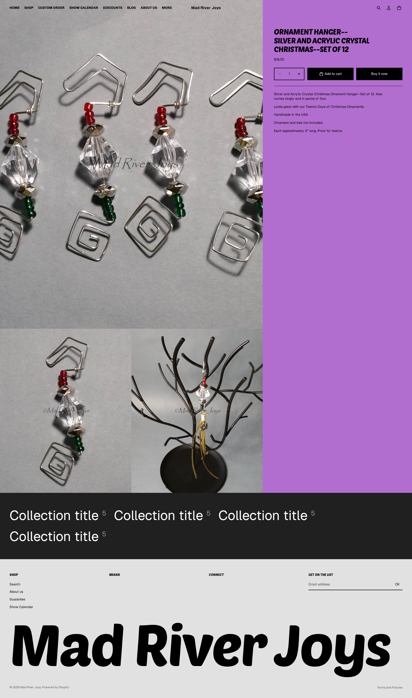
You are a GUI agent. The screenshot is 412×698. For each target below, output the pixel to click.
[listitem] (167, 8)
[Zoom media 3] (197, 411)
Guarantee (17, 599)
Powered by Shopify (55, 687)
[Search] (378, 8)
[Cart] (399, 8)
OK (397, 584)
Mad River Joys (30, 687)
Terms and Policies (389, 687)
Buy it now (379, 74)
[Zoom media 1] (131, 164)
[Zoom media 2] (65, 411)
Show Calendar (21, 606)
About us (16, 591)
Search (15, 584)
